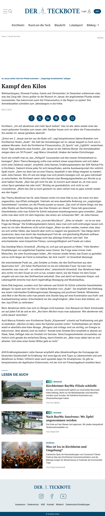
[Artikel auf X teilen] (40, 118)
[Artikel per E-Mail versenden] (72, 118)
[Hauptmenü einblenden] (5, 11)
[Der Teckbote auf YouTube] (63, 496)
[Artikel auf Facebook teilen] (31, 118)
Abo (97, 11)
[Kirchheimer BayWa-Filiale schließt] (22, 391)
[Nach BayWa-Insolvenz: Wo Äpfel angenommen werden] (22, 422)
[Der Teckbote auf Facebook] (52, 496)
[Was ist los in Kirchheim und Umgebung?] (22, 455)
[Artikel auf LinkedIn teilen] (48, 118)
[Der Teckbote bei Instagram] (41, 496)
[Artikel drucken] (64, 118)
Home (4, 36)
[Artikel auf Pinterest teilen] (56, 118)
